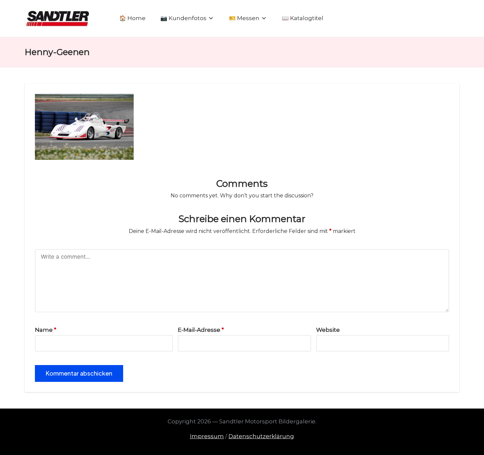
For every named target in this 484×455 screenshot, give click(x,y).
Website (328, 330)
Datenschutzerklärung (261, 436)
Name (45, 330)
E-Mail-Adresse (201, 330)
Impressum (207, 436)
